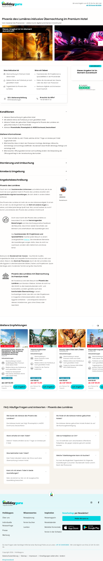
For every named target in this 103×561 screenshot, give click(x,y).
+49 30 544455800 (62, 545)
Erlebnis (26, 239)
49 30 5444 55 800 (93, 5)
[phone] (38, 98)
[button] (27, 43)
